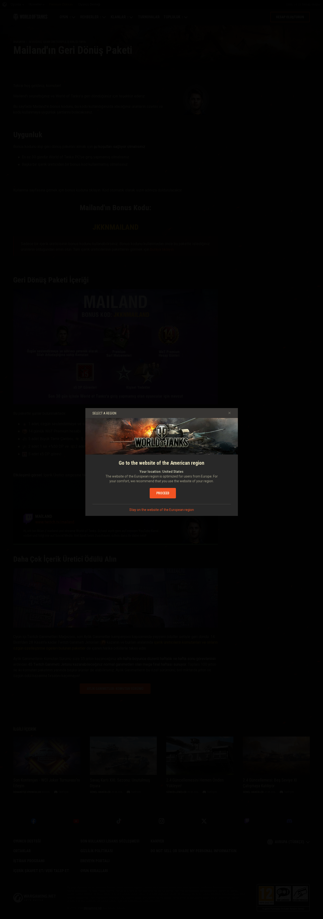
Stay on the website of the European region (161, 510)
